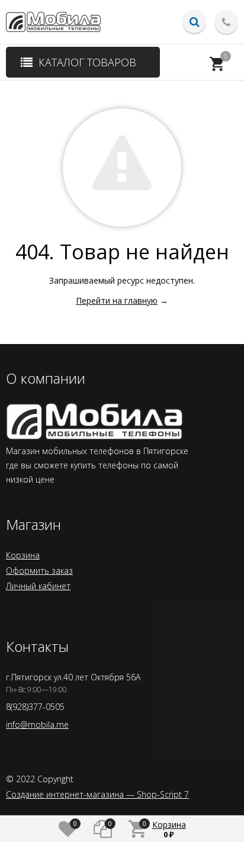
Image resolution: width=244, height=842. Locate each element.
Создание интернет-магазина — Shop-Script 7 (97, 794)
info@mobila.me (37, 724)
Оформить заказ (39, 570)
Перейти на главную (117, 300)
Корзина (23, 555)
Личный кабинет (38, 586)
